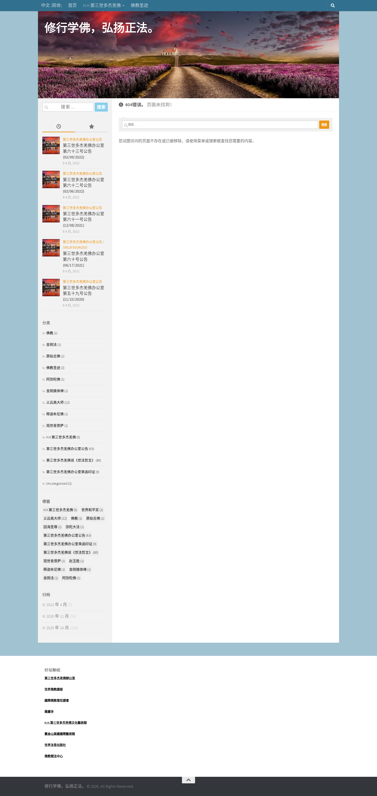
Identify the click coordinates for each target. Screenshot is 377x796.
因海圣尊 (52, 527)
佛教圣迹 (139, 5)
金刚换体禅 (55, 391)
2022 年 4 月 (56, 604)
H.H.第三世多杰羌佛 (102, 5)
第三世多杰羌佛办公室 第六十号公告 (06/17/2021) (83, 259)
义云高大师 (55, 402)
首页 (72, 5)
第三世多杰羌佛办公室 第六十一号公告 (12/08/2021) (83, 219)
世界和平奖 (92, 510)
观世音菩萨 (55, 425)
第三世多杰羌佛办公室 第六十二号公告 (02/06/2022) (83, 185)
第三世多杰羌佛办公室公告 (82, 139)
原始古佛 (53, 356)
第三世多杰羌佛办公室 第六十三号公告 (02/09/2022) (83, 151)
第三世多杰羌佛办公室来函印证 (70, 472)
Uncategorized (75, 247)
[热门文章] (91, 127)
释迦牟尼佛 (55, 414)
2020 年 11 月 (57, 616)
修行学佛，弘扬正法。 (102, 28)
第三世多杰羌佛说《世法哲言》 (70, 460)
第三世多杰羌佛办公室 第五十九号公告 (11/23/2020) (83, 293)
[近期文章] (58, 127)
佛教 (49, 333)
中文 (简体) (51, 5)
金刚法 (51, 344)
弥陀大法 (75, 527)
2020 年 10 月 (57, 627)
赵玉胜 (76, 561)
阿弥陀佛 (53, 379)
